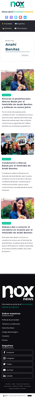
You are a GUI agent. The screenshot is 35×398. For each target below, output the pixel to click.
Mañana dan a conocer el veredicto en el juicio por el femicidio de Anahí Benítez (17, 230)
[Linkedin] (25, 17)
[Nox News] (17, 4)
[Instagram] (11, 17)
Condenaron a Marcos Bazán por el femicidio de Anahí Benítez (16, 166)
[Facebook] (7, 17)
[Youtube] (20, 17)
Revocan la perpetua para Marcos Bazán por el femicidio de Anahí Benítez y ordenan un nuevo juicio (17, 102)
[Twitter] (16, 17)
